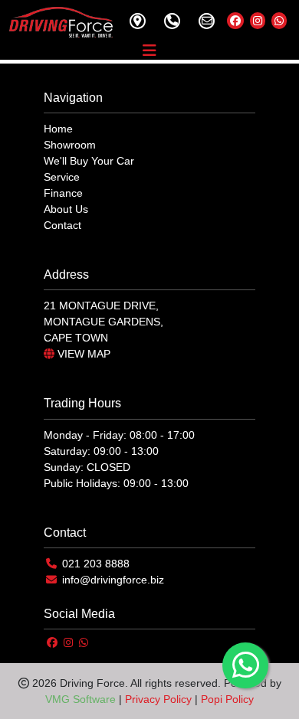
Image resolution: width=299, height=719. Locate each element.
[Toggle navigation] (149, 50)
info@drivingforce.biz (113, 580)
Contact (62, 225)
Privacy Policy (158, 699)
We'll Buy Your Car (89, 161)
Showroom (70, 145)
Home (58, 129)
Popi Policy (227, 699)
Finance (63, 193)
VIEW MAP (82, 354)
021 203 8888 (96, 563)
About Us (66, 209)
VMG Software (80, 699)
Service (62, 177)
